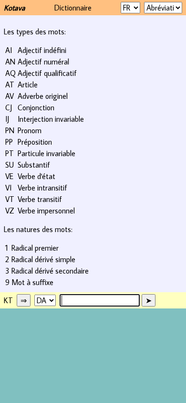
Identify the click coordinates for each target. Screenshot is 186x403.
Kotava (14, 7)
